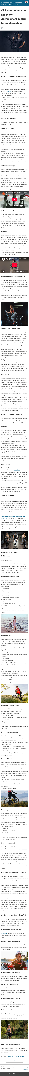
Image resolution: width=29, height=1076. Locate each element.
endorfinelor (17, 470)
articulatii (24, 849)
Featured (22, 1056)
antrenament (8, 91)
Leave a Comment (14, 1061)
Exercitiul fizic (4, 933)
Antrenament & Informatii (13, 1056)
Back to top (25, 1069)
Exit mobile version (14, 1074)
